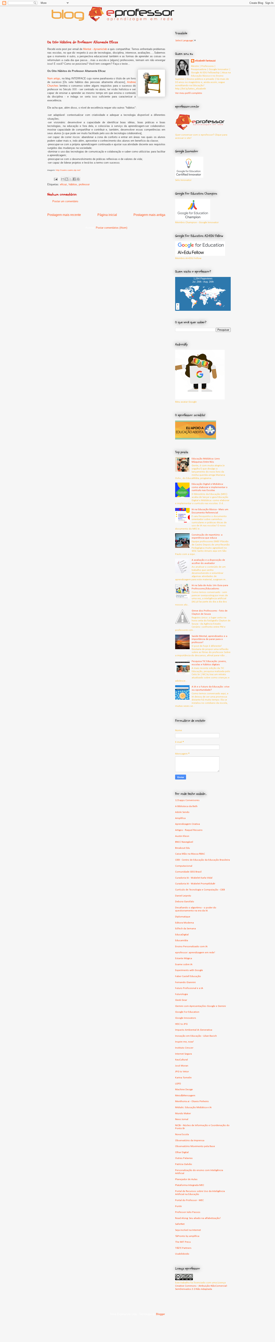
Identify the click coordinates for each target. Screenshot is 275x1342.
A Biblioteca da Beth (186, 806)
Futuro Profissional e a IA (189, 988)
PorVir (178, 1206)
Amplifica (180, 818)
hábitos (73, 184)
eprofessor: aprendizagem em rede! (195, 952)
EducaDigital (182, 934)
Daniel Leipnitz (183, 895)
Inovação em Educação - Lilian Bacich (196, 1036)
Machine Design (184, 1089)
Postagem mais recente (64, 215)
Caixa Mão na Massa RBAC (190, 854)
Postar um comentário (65, 201)
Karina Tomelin (183, 1077)
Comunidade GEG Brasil (188, 871)
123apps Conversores (187, 800)
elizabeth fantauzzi (205, 60)
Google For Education (187, 1012)
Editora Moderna (184, 922)
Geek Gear (181, 1000)
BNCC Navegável (184, 842)
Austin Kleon (182, 836)
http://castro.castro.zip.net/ (68, 170)
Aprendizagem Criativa (187, 824)
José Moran (181, 1065)
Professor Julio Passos (187, 1212)
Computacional (183, 866)
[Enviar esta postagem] (55, 178)
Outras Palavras (184, 1158)
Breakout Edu (182, 848)
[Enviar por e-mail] (63, 179)
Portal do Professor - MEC (189, 1200)
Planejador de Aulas (186, 1179)
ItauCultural (181, 1059)
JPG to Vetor (182, 1071)
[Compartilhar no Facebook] (74, 179)
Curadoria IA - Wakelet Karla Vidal (193, 878)
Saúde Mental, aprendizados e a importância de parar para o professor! (209, 639)
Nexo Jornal (181, 1119)
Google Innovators (185, 1018)
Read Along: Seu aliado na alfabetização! (198, 1218)
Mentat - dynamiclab (95, 49)
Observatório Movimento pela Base (195, 1146)
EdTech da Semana (185, 928)
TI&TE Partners (183, 1248)
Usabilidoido (182, 1254)
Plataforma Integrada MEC (189, 1185)
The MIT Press (183, 1242)
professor (84, 184)
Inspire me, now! (184, 1041)
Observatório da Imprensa (189, 1140)
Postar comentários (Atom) (111, 227)
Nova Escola (182, 1134)
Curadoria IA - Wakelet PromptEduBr (195, 883)
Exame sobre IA (183, 964)
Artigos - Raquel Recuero (189, 830)
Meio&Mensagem (185, 1095)
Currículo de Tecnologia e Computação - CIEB (200, 889)
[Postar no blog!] (67, 179)
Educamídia (181, 940)
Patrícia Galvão (183, 1164)
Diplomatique (182, 916)
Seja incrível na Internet (188, 1230)
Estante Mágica (183, 958)
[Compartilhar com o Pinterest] (78, 179)
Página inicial (107, 215)
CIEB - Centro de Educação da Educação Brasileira (202, 860)
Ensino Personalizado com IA (191, 946)
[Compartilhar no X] (70, 179)
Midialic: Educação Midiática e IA (193, 1107)
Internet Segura (183, 1054)
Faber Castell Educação (188, 976)
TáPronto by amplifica (187, 1236)
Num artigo (53, 78)
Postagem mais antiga (149, 215)
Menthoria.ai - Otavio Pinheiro (192, 1101)
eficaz (63, 184)
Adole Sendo (182, 812)
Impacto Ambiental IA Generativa (193, 1030)
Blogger (160, 1314)
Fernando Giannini (185, 982)
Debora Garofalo (184, 901)
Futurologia (181, 994)
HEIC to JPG (181, 1024)
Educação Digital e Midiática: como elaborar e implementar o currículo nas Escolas (209, 487)
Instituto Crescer (184, 1048)
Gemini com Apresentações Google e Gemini (200, 1006)
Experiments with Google (189, 970)
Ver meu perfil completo (188, 93)
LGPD (178, 1083)
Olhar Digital (182, 1152)
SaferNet (180, 1224)
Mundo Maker (183, 1113)
